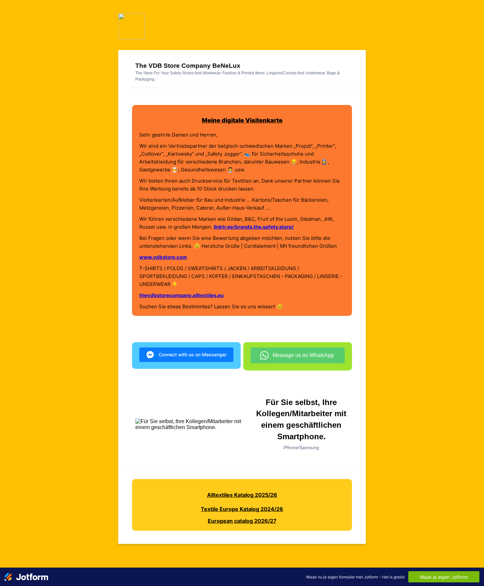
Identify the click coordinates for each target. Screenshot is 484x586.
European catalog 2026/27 (242, 521)
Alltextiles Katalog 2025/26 (242, 495)
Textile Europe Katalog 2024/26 (242, 509)
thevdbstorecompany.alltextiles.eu (181, 295)
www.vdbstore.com (163, 257)
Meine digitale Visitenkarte (242, 120)
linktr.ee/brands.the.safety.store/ (254, 227)
